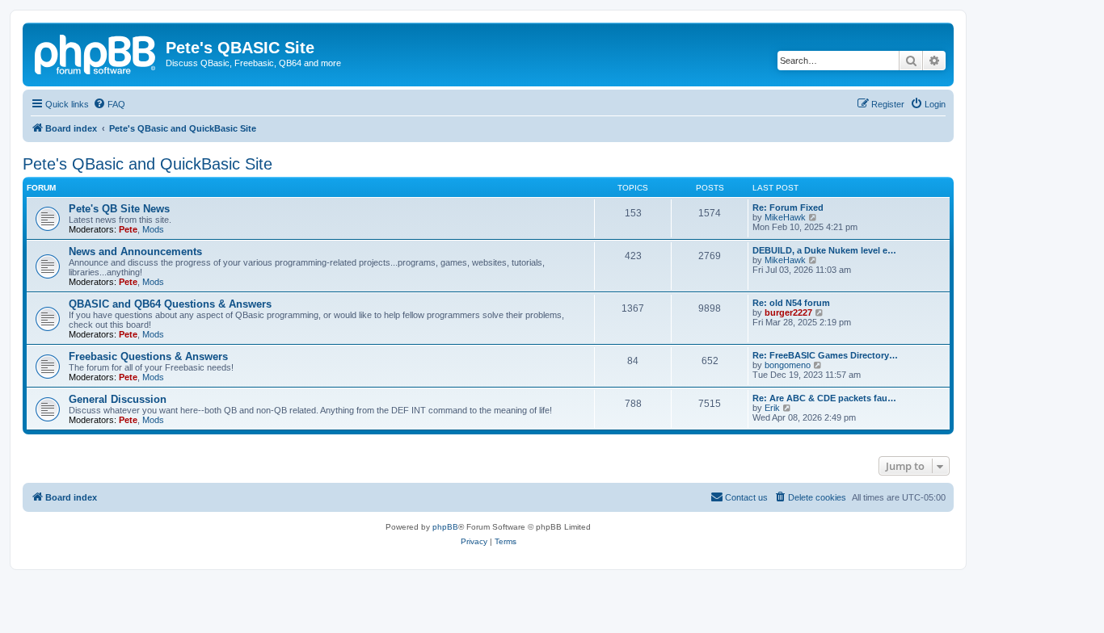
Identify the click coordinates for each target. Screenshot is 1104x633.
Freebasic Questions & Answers (148, 356)
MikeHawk (785, 217)
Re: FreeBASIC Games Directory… (825, 355)
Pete (128, 229)
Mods (153, 229)
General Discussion (117, 399)
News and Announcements (135, 251)
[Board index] (96, 52)
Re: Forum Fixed (788, 207)
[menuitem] (109, 104)
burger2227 (788, 312)
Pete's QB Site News (119, 209)
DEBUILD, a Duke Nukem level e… (824, 250)
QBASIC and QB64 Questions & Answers (170, 304)
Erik (772, 408)
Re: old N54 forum (791, 303)
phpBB (445, 526)
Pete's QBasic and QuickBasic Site (147, 164)
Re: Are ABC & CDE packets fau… (824, 398)
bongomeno (788, 365)
